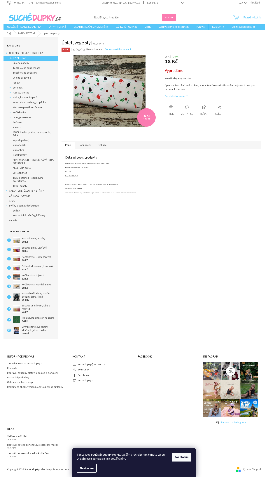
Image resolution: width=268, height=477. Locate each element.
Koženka (17, 122)
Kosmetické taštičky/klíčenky (29, 215)
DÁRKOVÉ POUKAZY (19, 196)
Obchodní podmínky (18, 377)
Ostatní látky (20, 155)
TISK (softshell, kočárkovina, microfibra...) (28, 179)
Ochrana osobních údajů (20, 382)
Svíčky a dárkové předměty (24, 206)
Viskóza (17, 127)
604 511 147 (84, 370)
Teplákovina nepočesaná (26, 68)
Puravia (13, 220)
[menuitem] (24, 27)
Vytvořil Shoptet (252, 469)
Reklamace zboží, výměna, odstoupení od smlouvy (35, 387)
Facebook (83, 375)
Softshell (17, 88)
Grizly (12, 201)
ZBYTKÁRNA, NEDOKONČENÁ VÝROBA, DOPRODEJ (33, 161)
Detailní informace (175, 96)
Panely (16, 83)
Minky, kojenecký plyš (25, 97)
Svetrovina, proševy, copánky (29, 102)
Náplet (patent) (21, 140)
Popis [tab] (68, 145)
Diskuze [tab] (102, 145)
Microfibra (18, 150)
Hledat (169, 17)
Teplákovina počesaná (25, 73)
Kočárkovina (19, 112)
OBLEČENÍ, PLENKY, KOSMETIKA (26, 53)
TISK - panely (20, 186)
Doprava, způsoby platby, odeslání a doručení (32, 373)
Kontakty (152, 3)
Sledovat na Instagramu (233, 422)
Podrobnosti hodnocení (118, 49)
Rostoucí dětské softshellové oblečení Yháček (32, 445)
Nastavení (87, 468)
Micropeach (19, 145)
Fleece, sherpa (21, 93)
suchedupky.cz (86, 380)
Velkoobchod (20, 173)
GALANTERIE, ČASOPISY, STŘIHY (26, 191)
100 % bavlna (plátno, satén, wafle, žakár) (32, 133)
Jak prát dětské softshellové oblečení (28, 453)
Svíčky (16, 211)
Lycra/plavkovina (22, 117)
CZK (241, 3)
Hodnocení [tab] (85, 145)
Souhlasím (181, 457)
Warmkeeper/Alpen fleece (27, 107)
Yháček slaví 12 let (17, 436)
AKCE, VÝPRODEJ (22, 168)
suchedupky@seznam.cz (91, 364)
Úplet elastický (21, 63)
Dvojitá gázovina (22, 78)
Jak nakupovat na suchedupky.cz (121, 3)
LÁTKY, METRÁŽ (17, 58)
